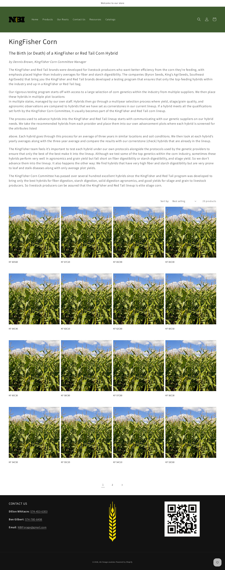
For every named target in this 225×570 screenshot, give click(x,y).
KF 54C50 (13, 462)
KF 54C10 (117, 462)
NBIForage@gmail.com (32, 527)
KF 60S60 (13, 262)
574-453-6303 (38, 511)
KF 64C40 (13, 328)
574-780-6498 (33, 519)
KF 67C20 (65, 262)
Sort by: (164, 201)
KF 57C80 (117, 395)
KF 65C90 (117, 262)
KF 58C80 (65, 395)
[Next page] (122, 485)
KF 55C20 (65, 462)
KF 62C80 (117, 328)
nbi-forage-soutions (107, 562)
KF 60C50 (170, 328)
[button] (199, 19)
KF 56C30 (170, 395)
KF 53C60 (170, 462)
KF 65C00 (170, 262)
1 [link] (103, 485)
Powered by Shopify (124, 562)
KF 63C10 (65, 328)
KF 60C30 (13, 395)
